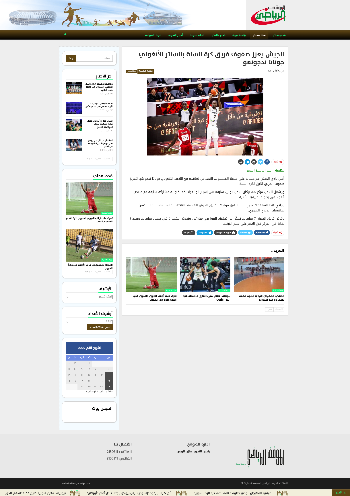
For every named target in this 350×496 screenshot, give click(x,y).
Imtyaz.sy (85, 483)
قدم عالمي (218, 35)
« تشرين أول (106, 392)
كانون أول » (92, 392)
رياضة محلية (145, 71)
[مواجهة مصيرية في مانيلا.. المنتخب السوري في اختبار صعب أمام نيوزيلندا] (74, 88)
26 (109, 387)
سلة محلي (259, 35)
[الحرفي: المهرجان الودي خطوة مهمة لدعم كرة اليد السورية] (259, 274)
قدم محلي (279, 35)
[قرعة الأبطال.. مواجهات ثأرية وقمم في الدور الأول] (74, 108)
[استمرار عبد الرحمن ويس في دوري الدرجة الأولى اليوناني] (74, 145)
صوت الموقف (153, 35)
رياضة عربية (239, 35)
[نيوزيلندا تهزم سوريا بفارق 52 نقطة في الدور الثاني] (205, 274)
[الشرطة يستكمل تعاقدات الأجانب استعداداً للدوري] (89, 245)
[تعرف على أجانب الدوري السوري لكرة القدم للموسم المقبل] (151, 274)
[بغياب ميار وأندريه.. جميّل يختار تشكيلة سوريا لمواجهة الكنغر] (74, 125)
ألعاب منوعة (197, 35)
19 (109, 381)
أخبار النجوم (175, 35)
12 (109, 375)
